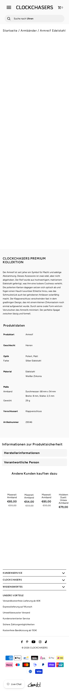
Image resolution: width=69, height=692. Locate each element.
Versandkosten (34, 121)
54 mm (8, 141)
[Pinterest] (26, 642)
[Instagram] (39, 642)
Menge (6, 153)
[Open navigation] (8, 7)
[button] (34, 178)
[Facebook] (21, 642)
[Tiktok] (45, 642)
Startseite (10, 30)
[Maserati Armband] (12, 485)
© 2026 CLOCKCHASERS (34, 647)
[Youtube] (33, 642)
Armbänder (29, 30)
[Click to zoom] (60, 52)
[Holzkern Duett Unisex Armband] (63, 485)
